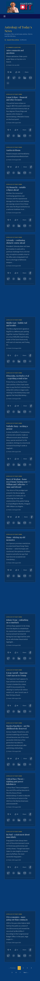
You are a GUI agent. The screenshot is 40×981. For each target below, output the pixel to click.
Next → (26, 973)
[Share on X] (14, 78)
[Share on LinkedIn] (25, 78)
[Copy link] (8, 83)
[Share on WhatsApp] (19, 77)
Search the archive (17, 40)
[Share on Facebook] (8, 78)
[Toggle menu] (4, 16)
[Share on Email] (30, 78)
